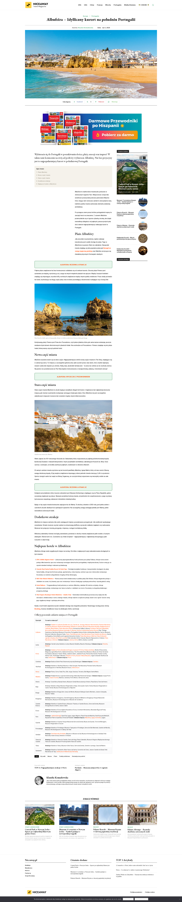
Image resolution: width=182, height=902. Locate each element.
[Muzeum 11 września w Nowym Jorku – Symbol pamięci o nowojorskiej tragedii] (142, 201)
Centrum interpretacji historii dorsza (87, 630)
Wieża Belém (55, 628)
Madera (38, 676)
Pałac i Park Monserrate (73, 634)
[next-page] (144, 157)
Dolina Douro (52, 657)
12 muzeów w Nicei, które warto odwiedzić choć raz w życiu (134, 865)
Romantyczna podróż (78, 756)
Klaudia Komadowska (85, 28)
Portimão (98, 717)
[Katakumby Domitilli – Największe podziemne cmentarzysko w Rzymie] (142, 250)
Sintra (76, 640)
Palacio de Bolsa (89, 650)
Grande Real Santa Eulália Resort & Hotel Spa (51, 569)
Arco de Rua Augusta (51, 630)
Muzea (50, 756)
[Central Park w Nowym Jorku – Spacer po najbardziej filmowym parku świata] (132, 174)
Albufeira (88, 717)
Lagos (93, 717)
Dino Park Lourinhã (61, 638)
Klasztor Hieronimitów (91, 624)
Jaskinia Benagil (56, 715)
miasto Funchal (53, 677)
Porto (37, 653)
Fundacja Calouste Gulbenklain (99, 628)
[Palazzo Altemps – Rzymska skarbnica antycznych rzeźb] (142, 226)
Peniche (105, 644)
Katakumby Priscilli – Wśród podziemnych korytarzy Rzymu (126, 238)
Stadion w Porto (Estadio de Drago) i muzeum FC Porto (67, 650)
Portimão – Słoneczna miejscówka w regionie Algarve (91, 769)
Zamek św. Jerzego (79, 624)
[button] (153, 5)
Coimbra (95, 661)
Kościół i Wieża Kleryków (83, 655)
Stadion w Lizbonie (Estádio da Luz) (61, 624)
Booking (37, 609)
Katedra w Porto (71, 655)
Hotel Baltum (40, 585)
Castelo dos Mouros (100, 634)
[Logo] (36, 5)
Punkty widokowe (64, 756)
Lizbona (38, 632)
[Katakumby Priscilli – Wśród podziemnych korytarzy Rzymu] (142, 238)
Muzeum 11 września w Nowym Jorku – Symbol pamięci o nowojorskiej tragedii (126, 202)
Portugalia (95, 16)
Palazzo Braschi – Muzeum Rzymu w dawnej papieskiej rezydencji (125, 214)
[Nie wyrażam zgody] (180, 899)
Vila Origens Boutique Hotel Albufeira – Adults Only (53, 595)
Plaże (55, 756)
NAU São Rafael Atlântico (45, 578)
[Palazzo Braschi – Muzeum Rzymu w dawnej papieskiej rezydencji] (142, 214)
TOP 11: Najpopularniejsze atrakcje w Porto (51, 768)
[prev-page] (140, 157)
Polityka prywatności (141, 899)
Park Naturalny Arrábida (58, 733)
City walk (43, 756)
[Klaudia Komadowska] (39, 780)
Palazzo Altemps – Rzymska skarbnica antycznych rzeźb (125, 226)
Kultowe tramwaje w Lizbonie (67, 630)
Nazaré (47, 646)
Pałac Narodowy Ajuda (66, 628)
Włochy (96, 827)
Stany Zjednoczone (32, 827)
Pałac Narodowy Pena (87, 634)
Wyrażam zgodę (128, 899)
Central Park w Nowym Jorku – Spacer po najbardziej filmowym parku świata (131, 186)
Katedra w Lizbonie (76, 626)
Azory (37, 671)
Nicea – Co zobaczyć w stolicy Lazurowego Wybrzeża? (133, 870)
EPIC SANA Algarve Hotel (45, 560)
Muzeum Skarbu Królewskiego (61, 626)
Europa (85, 16)
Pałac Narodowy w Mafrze (88, 636)
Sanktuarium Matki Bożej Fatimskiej (67, 751)
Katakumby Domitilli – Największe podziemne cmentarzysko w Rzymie (124, 250)
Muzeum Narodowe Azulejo (91, 626)
